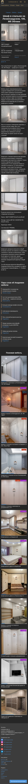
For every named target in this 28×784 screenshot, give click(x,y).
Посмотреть (5, 313)
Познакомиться (6, 307)
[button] (24, 392)
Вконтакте (3, 759)
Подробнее (5, 319)
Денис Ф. (3, 62)
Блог (22, 5)
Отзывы (12, 5)
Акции (17, 5)
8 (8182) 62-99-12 (13, 2)
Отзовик (3, 764)
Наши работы (5, 5)
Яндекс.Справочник (6, 761)
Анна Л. (17, 57)
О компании (4, 776)
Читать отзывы (6, 293)
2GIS (2, 763)
